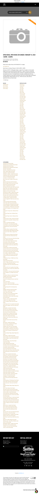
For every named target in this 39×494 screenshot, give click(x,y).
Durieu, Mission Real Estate (8, 239)
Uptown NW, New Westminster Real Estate (11, 401)
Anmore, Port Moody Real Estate (9, 176)
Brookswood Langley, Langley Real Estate (10, 192)
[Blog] (31, 465)
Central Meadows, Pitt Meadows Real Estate (11, 206)
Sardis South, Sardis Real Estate (9, 369)
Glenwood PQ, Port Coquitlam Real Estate (10, 267)
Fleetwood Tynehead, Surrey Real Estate (10, 250)
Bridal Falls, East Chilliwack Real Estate (10, 188)
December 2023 (23, 127)
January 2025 (22, 110)
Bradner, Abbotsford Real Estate (9, 185)
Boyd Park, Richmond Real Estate (9, 184)
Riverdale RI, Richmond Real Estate (9, 357)
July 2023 (21, 134)
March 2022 (22, 155)
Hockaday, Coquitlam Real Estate (9, 290)
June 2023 (22, 135)
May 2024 (21, 121)
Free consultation (23, 443)
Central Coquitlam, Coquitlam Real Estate (10, 205)
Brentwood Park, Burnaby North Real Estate (11, 187)
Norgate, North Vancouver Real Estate (10, 326)
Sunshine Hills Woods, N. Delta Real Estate (11, 397)
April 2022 (21, 154)
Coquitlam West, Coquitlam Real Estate (10, 229)
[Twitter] (26, 465)
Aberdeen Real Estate (7, 168)
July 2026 (21, 87)
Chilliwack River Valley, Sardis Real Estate (11, 218)
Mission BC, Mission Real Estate (9, 315)
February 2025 (22, 109)
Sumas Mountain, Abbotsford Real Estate (10, 393)
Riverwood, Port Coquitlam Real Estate (10, 359)
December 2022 (23, 143)
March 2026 (22, 92)
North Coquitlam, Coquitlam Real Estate (10, 327)
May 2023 (21, 137)
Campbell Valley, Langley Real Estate (10, 197)
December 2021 (23, 159)
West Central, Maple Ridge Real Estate (10, 407)
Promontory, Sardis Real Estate (8, 347)
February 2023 (22, 141)
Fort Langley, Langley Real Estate (9, 252)
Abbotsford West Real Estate (8, 166)
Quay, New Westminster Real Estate (9, 348)
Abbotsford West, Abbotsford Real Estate (10, 167)
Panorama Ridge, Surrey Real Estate (9, 340)
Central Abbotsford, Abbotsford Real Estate (10, 204)
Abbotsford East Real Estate (8, 163)
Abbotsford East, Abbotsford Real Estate (10, 164)
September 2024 (23, 116)
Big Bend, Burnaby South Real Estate (10, 181)
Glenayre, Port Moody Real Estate (9, 263)
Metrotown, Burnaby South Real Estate (10, 314)
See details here (6, 66)
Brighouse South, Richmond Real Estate (10, 189)
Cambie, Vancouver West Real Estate (10, 196)
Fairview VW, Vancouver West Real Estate (10, 248)
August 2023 (22, 133)
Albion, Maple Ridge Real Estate (9, 171)
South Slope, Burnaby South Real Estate (10, 381)
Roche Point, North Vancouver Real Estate (10, 360)
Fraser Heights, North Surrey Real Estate (10, 254)
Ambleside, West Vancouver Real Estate (10, 175)
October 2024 (22, 114)
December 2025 (23, 96)
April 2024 (21, 122)
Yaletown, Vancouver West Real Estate (10, 426)
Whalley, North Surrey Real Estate (9, 415)
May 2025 (21, 105)
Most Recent (22, 84)
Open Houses (5, 87)
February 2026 (22, 93)
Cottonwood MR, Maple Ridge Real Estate (10, 230)
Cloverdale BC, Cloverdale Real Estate (10, 223)
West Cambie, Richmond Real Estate (10, 406)
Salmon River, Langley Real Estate (9, 365)
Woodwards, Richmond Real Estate (9, 424)
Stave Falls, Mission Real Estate (9, 388)
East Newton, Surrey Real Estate (9, 242)
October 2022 (22, 146)
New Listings (5, 85)
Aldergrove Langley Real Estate (9, 172)
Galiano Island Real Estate (8, 260)
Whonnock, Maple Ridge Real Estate (9, 419)
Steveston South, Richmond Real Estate (10, 389)
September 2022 (23, 147)
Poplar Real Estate (6, 342)
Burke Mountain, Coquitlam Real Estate (10, 193)
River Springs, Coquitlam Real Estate (10, 356)
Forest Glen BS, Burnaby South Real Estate (11, 251)
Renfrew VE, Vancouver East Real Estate (10, 355)
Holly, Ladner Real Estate (7, 292)
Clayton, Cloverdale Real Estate (9, 222)
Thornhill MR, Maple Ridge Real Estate (10, 398)
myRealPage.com (21, 473)
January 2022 (22, 158)
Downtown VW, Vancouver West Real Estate (11, 238)
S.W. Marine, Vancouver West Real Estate (10, 364)
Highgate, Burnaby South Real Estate (10, 289)
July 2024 (21, 118)
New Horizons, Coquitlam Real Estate (10, 323)
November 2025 (23, 97)
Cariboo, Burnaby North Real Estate (9, 201)
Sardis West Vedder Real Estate (9, 372)
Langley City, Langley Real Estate (9, 300)
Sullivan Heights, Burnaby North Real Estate (11, 390)
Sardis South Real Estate (7, 368)
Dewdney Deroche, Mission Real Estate (10, 234)
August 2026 (22, 85)
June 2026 (22, 88)
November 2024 (23, 113)
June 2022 (22, 151)
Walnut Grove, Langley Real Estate (9, 405)
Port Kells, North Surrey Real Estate (9, 344)
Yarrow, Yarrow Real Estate (8, 427)
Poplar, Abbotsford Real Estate (8, 343)
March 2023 (22, 139)
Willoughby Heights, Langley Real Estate (12, 60)
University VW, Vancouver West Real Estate (11, 399)
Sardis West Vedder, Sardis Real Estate (10, 373)
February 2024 (22, 125)
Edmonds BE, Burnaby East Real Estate (10, 243)
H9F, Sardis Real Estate (7, 277)
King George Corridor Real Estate (9, 294)
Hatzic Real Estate (6, 281)
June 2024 (22, 120)
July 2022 (21, 150)
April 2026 (21, 91)
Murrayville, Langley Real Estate (9, 322)
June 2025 (22, 104)
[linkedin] (30, 465)
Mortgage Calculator (6, 442)
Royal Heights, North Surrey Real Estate (10, 363)
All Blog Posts (5, 84)
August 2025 (22, 101)
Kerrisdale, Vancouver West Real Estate (10, 293)
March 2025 (22, 108)
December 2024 (23, 112)
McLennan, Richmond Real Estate (9, 311)
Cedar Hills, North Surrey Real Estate (10, 202)
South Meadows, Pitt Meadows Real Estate (11, 380)
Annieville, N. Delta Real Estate (8, 177)
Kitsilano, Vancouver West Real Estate (10, 298)
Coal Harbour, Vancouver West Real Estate (11, 225)
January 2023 (22, 142)
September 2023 (23, 131)
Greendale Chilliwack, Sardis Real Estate (10, 275)
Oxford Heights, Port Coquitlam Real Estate (11, 336)
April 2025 (21, 106)
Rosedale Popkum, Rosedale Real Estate (10, 361)
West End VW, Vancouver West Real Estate (11, 411)
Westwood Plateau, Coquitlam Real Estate (10, 414)
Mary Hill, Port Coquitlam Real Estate (10, 309)
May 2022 (21, 152)
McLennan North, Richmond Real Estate (10, 310)
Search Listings (6, 443)
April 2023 (21, 138)
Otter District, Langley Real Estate (9, 335)
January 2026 (22, 95)
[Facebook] (24, 465)
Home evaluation (23, 442)
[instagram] (28, 465)
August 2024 (22, 117)
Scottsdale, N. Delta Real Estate (9, 376)
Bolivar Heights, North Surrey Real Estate (10, 183)
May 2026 (21, 89)
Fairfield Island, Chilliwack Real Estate (10, 247)
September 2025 (23, 100)
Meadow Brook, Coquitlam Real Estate (10, 313)
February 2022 (22, 156)
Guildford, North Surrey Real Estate (9, 276)
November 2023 (23, 129)
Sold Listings (5, 88)
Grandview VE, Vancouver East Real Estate (11, 271)
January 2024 (22, 126)
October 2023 (22, 130)
